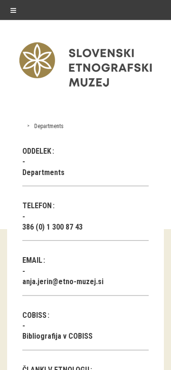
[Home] (85, 88)
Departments (49, 126)
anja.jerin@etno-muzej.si (63, 281)
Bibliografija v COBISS (57, 336)
